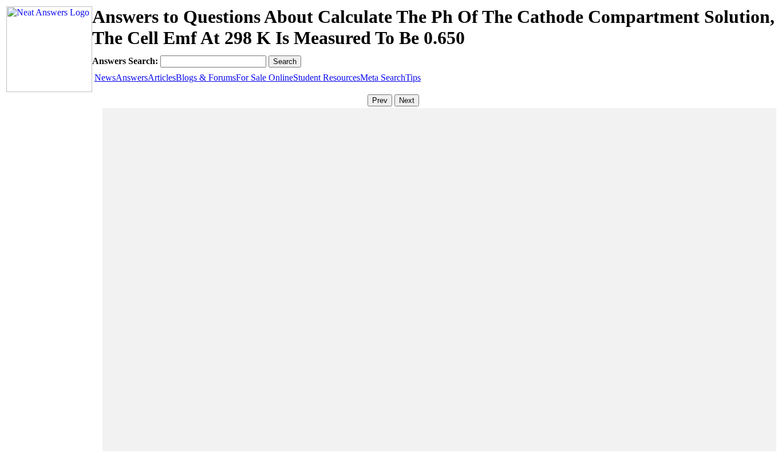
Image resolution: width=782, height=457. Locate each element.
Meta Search (382, 77)
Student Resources (326, 77)
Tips (413, 77)
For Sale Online (264, 77)
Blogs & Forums (206, 77)
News (105, 77)
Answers (132, 77)
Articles (162, 77)
